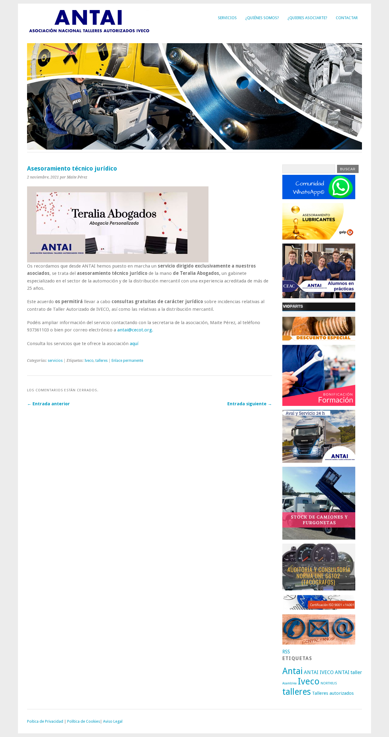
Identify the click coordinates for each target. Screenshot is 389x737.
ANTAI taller (348, 672)
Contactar (347, 18)
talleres (101, 360)
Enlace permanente (127, 360)
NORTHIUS (329, 683)
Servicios (227, 18)
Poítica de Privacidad (45, 721)
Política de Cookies (83, 721)
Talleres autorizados (333, 693)
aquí (134, 343)
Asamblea (289, 683)
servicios (55, 360)
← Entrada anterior (48, 403)
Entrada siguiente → (249, 403)
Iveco (89, 360)
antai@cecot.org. (135, 330)
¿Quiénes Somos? (262, 18)
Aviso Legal (112, 721)
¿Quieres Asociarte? (307, 18)
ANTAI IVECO (319, 672)
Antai (292, 671)
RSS (286, 652)
